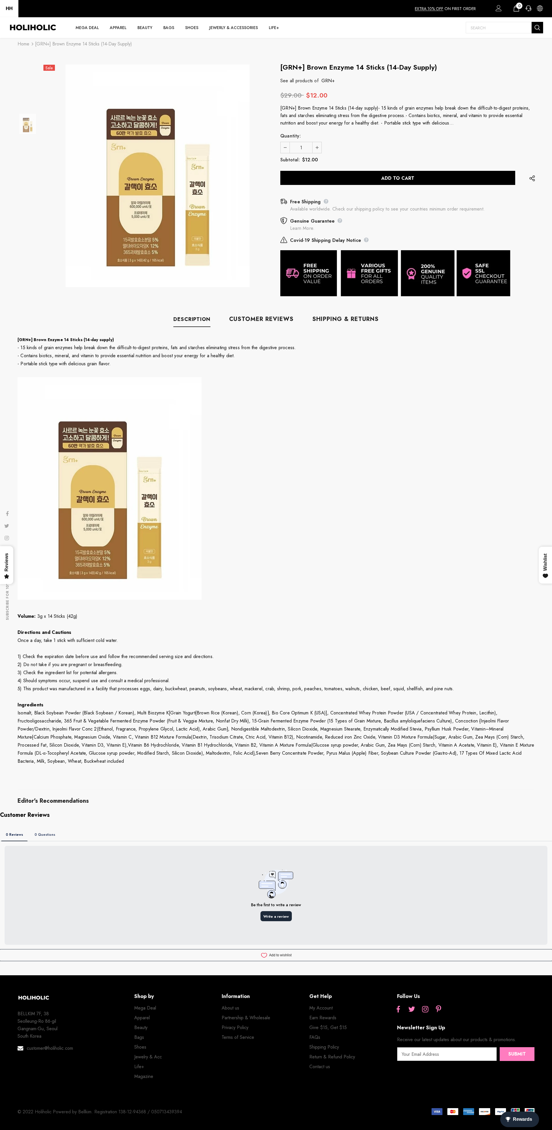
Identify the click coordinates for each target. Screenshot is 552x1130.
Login (498, 10)
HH (9, 8)
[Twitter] (412, 1010)
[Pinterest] (439, 1010)
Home (23, 44)
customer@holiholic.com (50, 1048)
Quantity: (290, 136)
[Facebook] (398, 1010)
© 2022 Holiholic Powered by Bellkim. (56, 1111)
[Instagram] (425, 1010)
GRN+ (328, 80)
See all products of (299, 80)
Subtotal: (290, 159)
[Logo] (33, 28)
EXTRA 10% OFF (429, 9)
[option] (157, 175)
